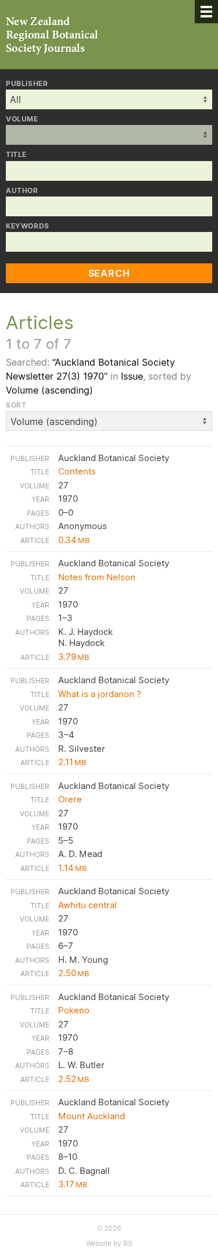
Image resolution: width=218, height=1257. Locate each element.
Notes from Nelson (96, 577)
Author (22, 191)
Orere (70, 799)
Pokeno (74, 1010)
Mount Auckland (91, 1116)
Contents (77, 471)
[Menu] (206, 11)
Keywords (27, 226)
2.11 (72, 761)
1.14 (72, 867)
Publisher (27, 84)
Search (109, 273)
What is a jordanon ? (99, 693)
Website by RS (109, 1243)
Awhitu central (87, 904)
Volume (22, 119)
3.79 (73, 656)
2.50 (73, 973)
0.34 (74, 539)
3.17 (72, 1184)
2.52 (73, 1078)
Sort (16, 405)
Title (16, 155)
